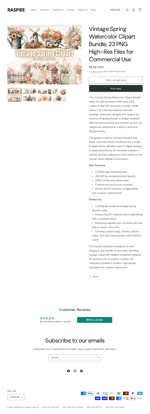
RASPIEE (18, 407)
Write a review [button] (94, 320)
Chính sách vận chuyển (114, 407)
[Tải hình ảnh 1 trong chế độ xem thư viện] (15, 95)
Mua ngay (116, 88)
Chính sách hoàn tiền (50, 407)
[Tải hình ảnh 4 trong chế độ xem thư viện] (59, 95)
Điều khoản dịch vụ (94, 407)
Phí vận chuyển (96, 72)
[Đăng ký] (98, 357)
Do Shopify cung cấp (30, 407)
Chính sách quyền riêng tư (73, 407)
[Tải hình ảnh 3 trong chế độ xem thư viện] (44, 95)
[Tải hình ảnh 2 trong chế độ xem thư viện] (29, 95)
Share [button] (95, 276)
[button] (127, 10)
